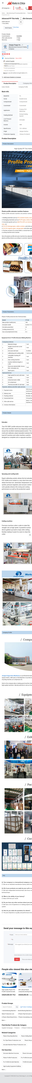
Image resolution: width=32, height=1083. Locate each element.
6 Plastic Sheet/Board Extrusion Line (10, 1017)
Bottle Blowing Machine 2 (25, 1010)
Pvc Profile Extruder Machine (11, 1062)
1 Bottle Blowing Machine (9, 1010)
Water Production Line (8, 1014)
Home (3, 13)
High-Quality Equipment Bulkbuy (12, 1066)
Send (17, 959)
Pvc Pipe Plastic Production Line (12, 1040)
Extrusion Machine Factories (11, 1053)
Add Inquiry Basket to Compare (12, 77)
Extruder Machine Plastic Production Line (14, 1044)
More (3, 1069)
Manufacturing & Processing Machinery (16, 13)
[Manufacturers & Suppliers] (16, 3)
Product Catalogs (27, 1007)
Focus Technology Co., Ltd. (22, 1076)
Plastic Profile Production (10, 1057)
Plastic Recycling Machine (10, 1036)
